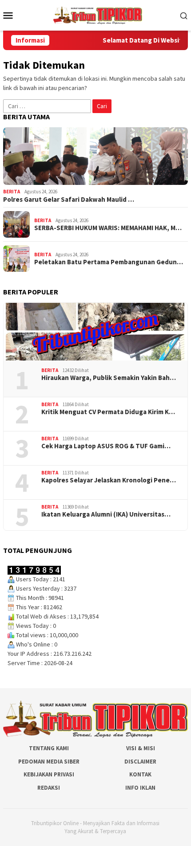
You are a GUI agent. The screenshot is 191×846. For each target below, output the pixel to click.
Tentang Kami (49, 748)
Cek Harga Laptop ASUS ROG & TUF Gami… (106, 446)
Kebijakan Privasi (49, 774)
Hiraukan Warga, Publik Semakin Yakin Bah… (108, 378)
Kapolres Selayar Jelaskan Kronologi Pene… (108, 480)
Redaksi (48, 787)
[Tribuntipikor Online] (97, 15)
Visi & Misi (140, 748)
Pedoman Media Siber (49, 761)
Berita (11, 191)
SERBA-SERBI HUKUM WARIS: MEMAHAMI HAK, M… (108, 228)
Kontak (140, 774)
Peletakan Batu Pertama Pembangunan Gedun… (108, 262)
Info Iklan (140, 787)
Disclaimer (140, 761)
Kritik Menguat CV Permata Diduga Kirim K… (108, 412)
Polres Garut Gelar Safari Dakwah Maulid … (68, 200)
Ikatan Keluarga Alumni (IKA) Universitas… (106, 514)
